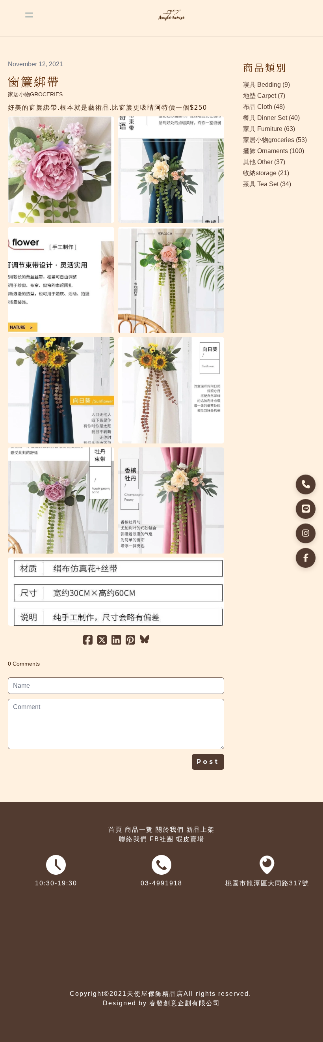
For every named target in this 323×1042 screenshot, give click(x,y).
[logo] (171, 15)
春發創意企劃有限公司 (184, 1003)
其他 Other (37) (264, 162)
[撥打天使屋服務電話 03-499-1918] (305, 484)
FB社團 (162, 839)
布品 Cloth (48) (264, 106)
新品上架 (200, 829)
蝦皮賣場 (190, 839)
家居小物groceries (35, 94)
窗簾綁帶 (34, 81)
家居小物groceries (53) (275, 140)
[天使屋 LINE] (305, 509)
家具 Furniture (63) (269, 128)
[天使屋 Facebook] (305, 558)
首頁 (115, 829)
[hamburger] (29, 15)
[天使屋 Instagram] (305, 533)
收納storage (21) (266, 173)
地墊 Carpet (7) (264, 95)
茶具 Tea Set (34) (267, 184)
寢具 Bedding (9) (266, 84)
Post (208, 761)
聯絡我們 (133, 839)
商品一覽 (139, 829)
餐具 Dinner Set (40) (271, 117)
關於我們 (170, 829)
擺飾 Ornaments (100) (273, 151)
